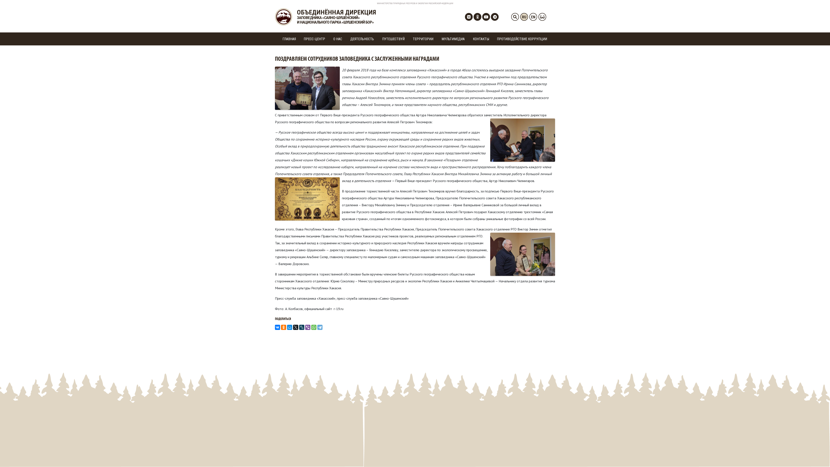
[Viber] (307, 327)
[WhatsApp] (313, 327)
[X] (295, 327)
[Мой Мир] (289, 327)
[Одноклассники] (283, 327)
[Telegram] (319, 327)
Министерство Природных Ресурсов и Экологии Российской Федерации (415, 3)
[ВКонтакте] (277, 327)
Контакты (481, 39)
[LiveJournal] (301, 327)
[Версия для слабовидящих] (542, 17)
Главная (289, 39)
